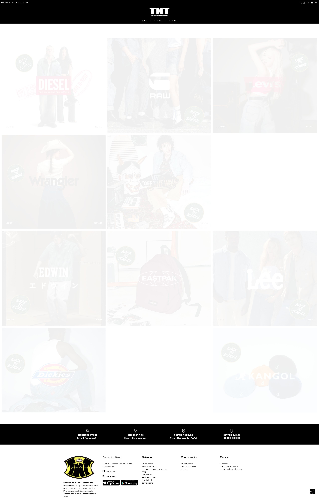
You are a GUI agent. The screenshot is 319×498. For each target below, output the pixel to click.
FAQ (144, 472)
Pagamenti (147, 475)
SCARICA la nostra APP (231, 469)
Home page (147, 464)
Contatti (224, 464)
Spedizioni (147, 480)
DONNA (10, 115)
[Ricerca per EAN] (315, 3)
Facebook (111, 471)
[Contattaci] (307, 3)
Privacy (184, 469)
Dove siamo (147, 483)
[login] (303, 3)
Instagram (111, 476)
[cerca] (300, 3)
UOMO (98, 115)
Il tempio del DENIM (229, 466)
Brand (173, 21)
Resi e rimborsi (149, 477)
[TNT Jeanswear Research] (159, 16)
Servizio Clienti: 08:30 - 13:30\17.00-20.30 (154, 467)
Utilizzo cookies (188, 466)
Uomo (144, 21)
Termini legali (187, 464)
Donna (158, 21)
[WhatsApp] (312, 493)
